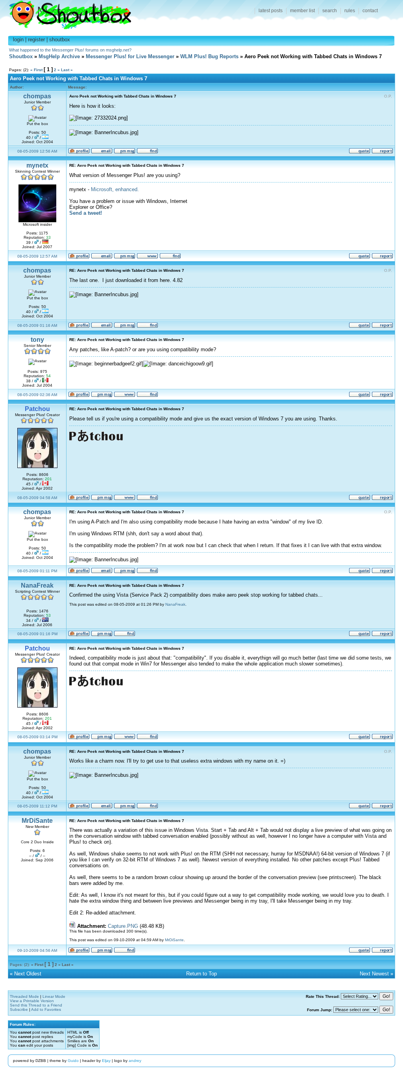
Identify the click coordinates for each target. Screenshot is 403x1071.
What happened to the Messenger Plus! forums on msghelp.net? (70, 50)
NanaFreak (37, 585)
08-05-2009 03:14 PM (37, 737)
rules (349, 10)
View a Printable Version (32, 1001)
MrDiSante (37, 820)
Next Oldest (27, 974)
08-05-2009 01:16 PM (37, 634)
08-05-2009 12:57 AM (37, 256)
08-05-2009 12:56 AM (37, 151)
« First (36, 70)
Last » (67, 70)
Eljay (106, 1060)
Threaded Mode (24, 996)
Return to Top (201, 974)
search (329, 10)
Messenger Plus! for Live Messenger (130, 56)
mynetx (37, 165)
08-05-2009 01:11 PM (37, 571)
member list (302, 10)
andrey (135, 1060)
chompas (37, 96)
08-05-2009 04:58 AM (37, 498)
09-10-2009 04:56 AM (37, 950)
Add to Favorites (46, 1009)
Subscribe (19, 1009)
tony (37, 339)
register (36, 39)
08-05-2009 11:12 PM (37, 806)
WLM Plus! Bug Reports (209, 56)
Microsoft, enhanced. (115, 189)
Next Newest (374, 974)
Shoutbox (65, 13)
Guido (73, 1060)
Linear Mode (54, 996)
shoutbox (59, 39)
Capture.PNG (123, 926)
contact (370, 10)
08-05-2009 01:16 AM (37, 325)
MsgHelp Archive (59, 56)
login (18, 39)
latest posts (271, 10)
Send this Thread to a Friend (36, 1005)
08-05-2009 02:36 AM (37, 395)
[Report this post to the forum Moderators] (382, 152)
